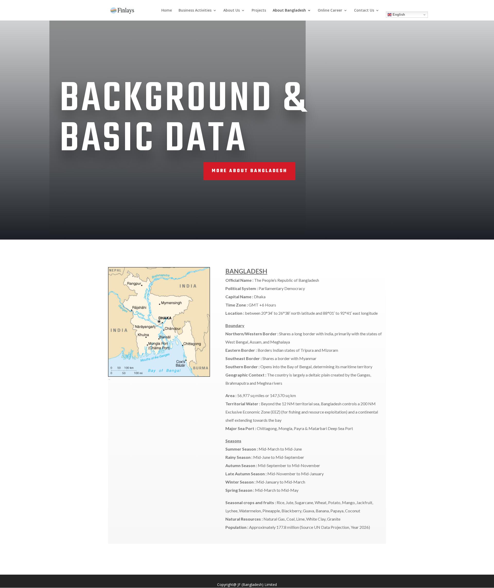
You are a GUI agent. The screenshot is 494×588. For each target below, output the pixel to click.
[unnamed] (159, 375)
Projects (259, 10)
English (398, 14)
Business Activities (195, 10)
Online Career (330, 10)
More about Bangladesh (249, 171)
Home (166, 10)
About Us (231, 10)
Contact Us (364, 10)
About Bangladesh (289, 10)
